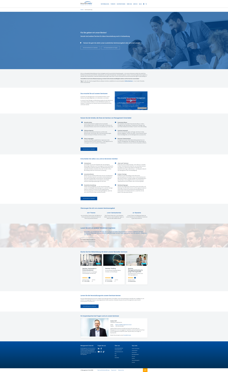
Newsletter (117, 357)
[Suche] (146, 4)
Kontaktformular (127, 335)
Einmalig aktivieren (142, 108)
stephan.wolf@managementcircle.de (123, 324)
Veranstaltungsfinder (119, 348)
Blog (115, 355)
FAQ (115, 353)
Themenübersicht (118, 349)
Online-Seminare (129, 81)
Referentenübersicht (119, 351)
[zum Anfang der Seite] (145, 370)
